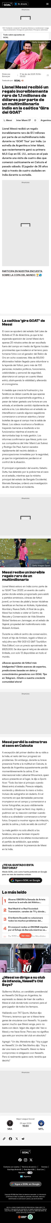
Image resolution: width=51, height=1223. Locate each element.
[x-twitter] (31, 1160)
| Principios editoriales (40, 30)
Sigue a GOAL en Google (27, 880)
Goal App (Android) (14, 1169)
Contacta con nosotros (11, 1167)
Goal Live (40, 1169)
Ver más (25, 935)
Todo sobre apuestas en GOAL (14, 36)
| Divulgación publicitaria (24, 30)
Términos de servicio (29, 1167)
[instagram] (25, 1160)
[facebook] (20, 1160)
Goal (17, 1194)
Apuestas (21, 1172)
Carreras (44, 1167)
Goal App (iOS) (29, 1169)
